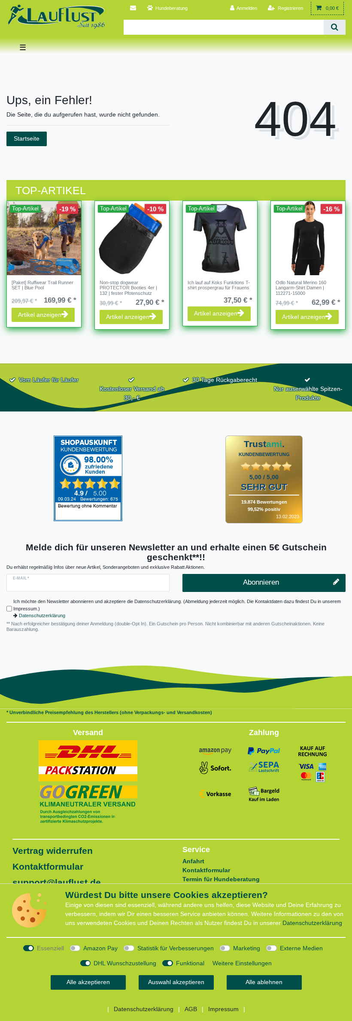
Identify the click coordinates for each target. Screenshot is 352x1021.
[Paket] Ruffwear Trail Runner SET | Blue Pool (42, 285)
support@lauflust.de (56, 882)
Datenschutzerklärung (42, 615)
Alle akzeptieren (88, 982)
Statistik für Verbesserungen (175, 948)
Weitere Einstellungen (242, 963)
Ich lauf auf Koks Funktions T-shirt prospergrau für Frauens (219, 285)
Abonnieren (261, 582)
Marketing (246, 948)
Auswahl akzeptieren (176, 982)
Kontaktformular (47, 866)
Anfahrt (193, 861)
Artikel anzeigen (39, 314)
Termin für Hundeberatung (221, 879)
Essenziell (50, 948)
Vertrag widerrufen (52, 851)
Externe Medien (301, 948)
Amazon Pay (100, 948)
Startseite (26, 138)
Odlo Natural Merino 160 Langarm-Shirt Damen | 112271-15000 (301, 288)
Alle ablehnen (264, 982)
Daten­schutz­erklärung (312, 922)
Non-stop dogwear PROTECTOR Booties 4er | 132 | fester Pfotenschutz (128, 288)
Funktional (190, 963)
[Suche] (335, 27)
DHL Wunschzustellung (125, 963)
